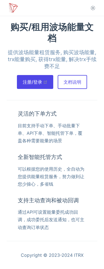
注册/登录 (38, 82)
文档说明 (72, 82)
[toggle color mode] (92, 8)
